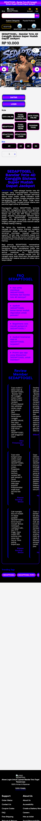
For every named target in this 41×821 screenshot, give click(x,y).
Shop (3, 11)
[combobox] (18, 15)
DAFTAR (13, 97)
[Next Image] (37, 69)
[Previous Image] (4, 69)
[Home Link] (15, 10)
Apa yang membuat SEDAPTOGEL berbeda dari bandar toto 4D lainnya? (20, 292)
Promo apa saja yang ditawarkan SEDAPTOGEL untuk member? (20, 356)
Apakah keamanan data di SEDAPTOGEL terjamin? (20, 340)
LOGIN (13, 104)
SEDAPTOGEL (7, 191)
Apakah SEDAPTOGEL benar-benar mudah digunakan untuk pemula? (19, 310)
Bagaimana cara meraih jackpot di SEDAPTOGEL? (19, 326)
